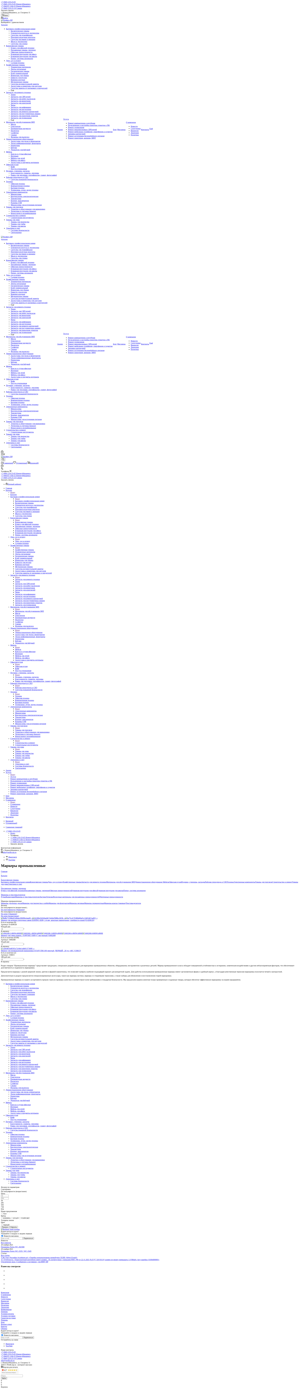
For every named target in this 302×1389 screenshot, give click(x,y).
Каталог (13, 495)
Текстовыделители (133, 903)
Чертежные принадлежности (111, 897)
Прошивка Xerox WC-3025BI (12, 1247)
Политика (5, 1305)
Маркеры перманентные (94, 903)
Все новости (6, 1243)
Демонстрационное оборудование (28, 632)
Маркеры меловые (76, 903)
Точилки (49, 897)
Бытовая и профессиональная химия (29, 501)
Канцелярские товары (24, 522)
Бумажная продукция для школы (110, 891)
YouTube (11, 860)
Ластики (42, 897)
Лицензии (5, 1307)
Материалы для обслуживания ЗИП (29, 611)
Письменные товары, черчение (37, 891)
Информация (6, 1310)
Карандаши (10, 897)
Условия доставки (8, 1316)
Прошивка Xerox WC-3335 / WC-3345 (16, 1251)
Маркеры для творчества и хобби (35, 903)
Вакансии (5, 1301)
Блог (3, 1322)
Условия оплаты (7, 1314)
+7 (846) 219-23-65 (8, 2)
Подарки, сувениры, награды (27, 677)
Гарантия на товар (8, 1318)
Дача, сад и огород (22, 541)
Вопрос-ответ (6, 1324)
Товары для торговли (23, 730)
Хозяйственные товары (24, 550)
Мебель (18, 649)
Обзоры (4, 1329)
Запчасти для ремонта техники (27, 579)
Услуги (13, 777)
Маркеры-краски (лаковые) (115, 903)
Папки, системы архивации (134, 891)
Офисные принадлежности (60, 891)
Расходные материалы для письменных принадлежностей (76, 897)
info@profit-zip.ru (9, 852)
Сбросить (13, 1227)
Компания (5, 1293)
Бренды (4, 1326)
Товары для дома (22, 751)
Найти (4, 1378)
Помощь (4, 1312)
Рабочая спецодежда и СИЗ (26, 688)
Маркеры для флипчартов (59, 903)
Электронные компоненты (26, 711)
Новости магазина (11, 1236)
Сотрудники (6, 1299)
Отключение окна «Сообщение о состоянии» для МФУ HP (24, 1262)
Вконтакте (12, 857)
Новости (4, 1297)
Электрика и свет (22, 764)
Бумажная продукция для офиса (84, 891)
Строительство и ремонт (25, 743)
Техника (18, 696)
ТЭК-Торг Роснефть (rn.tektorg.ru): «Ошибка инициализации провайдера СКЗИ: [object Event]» (39, 1258)
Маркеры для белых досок (11, 903)
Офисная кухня (21, 666)
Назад (12, 492)
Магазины (5, 1303)
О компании (15, 804)
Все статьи (5, 1255)
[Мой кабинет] (2, 452)
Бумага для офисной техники (13, 891)
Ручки (3, 897)
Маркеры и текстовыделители (27, 897)
